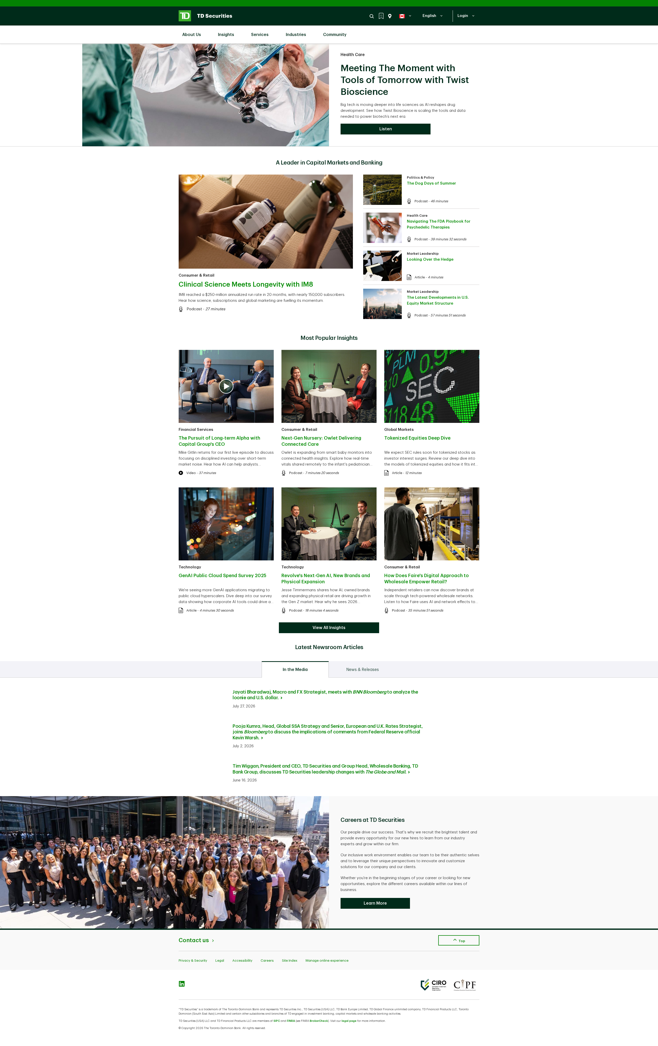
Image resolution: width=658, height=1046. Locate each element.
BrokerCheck (319, 1021)
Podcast (194, 309)
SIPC (276, 1021)
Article (420, 277)
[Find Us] (389, 16)
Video (191, 473)
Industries (296, 35)
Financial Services (196, 430)
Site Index (289, 960)
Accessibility (242, 960)
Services (260, 35)
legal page (349, 1021)
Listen (385, 129)
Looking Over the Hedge (430, 259)
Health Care (353, 55)
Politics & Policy (420, 177)
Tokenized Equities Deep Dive (417, 438)
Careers (267, 960)
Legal (219, 960)
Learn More (375, 903)
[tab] (295, 669)
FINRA (291, 1021)
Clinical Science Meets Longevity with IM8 (246, 284)
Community (335, 35)
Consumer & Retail (196, 275)
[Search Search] (372, 16)
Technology (190, 567)
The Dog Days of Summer (431, 183)
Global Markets (399, 430)
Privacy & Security (193, 960)
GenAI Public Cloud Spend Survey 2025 (222, 575)
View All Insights (329, 628)
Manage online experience (327, 960)
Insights (226, 35)
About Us (191, 35)
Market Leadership (423, 253)
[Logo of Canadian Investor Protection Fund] (465, 985)
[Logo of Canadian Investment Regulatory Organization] (433, 985)
